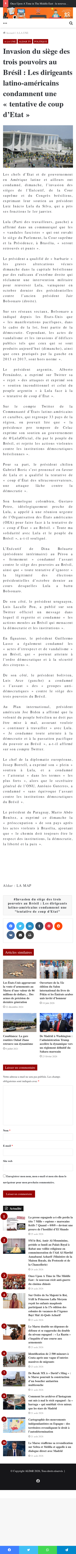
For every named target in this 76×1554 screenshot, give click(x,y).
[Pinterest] (49, 926)
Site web (7, 1161)
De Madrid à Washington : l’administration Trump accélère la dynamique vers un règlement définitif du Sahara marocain (56, 1044)
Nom (7, 1130)
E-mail (8, 1145)
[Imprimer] (30, 935)
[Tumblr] (39, 926)
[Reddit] (58, 926)
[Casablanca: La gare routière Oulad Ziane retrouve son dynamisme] (19, 1022)
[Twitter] (20, 926)
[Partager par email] (20, 935)
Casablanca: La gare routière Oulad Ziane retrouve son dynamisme (18, 1040)
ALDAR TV (25, 41)
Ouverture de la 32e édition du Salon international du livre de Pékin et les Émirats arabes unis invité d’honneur (56, 990)
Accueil (10, 33)
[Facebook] (11, 926)
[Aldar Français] (38, 13)
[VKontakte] (11, 935)
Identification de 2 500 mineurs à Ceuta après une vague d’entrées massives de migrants (48, 1358)
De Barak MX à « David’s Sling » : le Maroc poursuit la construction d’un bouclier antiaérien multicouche (49, 1379)
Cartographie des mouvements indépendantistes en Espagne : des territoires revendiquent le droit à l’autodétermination (49, 1425)
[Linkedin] (30, 926)
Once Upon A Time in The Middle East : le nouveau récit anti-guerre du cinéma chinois (49, 1280)
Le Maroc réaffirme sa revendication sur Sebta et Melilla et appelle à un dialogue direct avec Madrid (50, 1447)
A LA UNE (22, 33)
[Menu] (5, 23)
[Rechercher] (71, 23)
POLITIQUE (40, 41)
